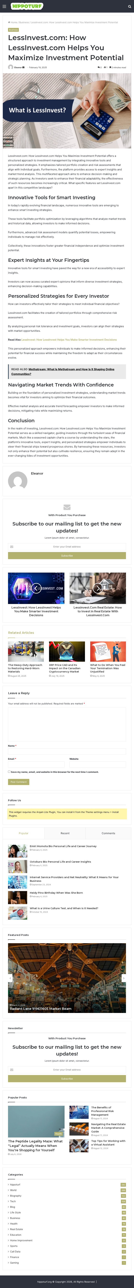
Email (12, 758)
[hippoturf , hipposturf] (27, 6)
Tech (13, 1201)
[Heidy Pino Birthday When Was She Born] (17, 897)
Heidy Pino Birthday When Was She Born (56, 892)
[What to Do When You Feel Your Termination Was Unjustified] (108, 651)
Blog (12, 1207)
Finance (14, 1257)
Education (15, 1234)
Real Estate (16, 1229)
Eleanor (18, 67)
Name (12, 745)
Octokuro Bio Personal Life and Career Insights (60, 861)
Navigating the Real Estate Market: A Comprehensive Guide (108, 1128)
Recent (65, 833)
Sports (13, 1246)
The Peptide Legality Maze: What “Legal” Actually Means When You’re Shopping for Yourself (35, 1145)
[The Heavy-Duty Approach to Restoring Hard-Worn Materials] (26, 651)
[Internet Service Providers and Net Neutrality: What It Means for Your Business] (17, 882)
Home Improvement (21, 1240)
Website (74, 758)
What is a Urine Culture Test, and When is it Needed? (64, 908)
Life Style (15, 1212)
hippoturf (15, 1184)
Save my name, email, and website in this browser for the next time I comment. (55, 772)
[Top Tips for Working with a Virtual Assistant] (79, 1145)
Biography (15, 1195)
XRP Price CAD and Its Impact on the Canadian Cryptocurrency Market (64, 668)
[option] (67, 978)
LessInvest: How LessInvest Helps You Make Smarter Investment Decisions (69, 339)
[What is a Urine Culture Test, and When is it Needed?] (17, 913)
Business (24, 22)
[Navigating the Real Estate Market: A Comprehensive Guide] (79, 1129)
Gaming (14, 1262)
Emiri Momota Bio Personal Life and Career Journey (63, 846)
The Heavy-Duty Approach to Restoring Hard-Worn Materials (25, 668)
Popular (23, 833)
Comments (108, 833)
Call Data (15, 1251)
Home (13, 22)
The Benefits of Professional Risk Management (102, 1111)
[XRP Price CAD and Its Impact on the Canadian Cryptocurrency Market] (67, 651)
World (13, 1190)
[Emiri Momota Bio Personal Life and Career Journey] (17, 851)
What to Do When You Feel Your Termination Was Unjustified (107, 668)
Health (13, 1223)
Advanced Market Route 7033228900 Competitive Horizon (57, 1009)
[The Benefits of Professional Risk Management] (79, 1112)
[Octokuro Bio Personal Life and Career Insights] (17, 866)
